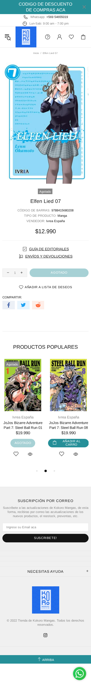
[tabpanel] (23, 413)
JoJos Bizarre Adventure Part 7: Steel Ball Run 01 (22, 425)
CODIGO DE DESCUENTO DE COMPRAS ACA (45, 7)
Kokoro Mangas (26, 36)
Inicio (36, 53)
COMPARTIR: (12, 297)
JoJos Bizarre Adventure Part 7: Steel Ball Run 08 (68, 425)
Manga (62, 215)
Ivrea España (55, 221)
